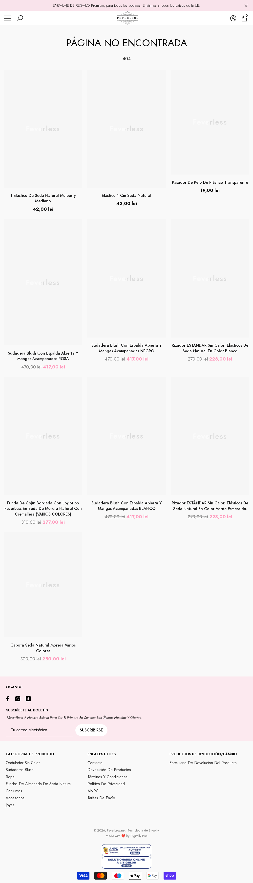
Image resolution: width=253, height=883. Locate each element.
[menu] (7, 18)
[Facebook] (8, 699)
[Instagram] (19, 699)
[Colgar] (246, 5)
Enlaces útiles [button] (101, 754)
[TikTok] (29, 699)
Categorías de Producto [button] (30, 754)
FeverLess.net (116, 830)
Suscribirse (91, 730)
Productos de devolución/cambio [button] (203, 754)
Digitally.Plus (138, 835)
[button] (20, 18)
